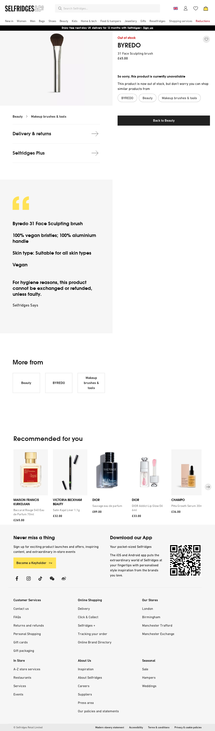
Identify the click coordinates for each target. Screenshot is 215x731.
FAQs (17, 617)
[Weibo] (63, 581)
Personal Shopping (27, 634)
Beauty (18, 116)
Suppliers (85, 694)
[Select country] (175, 8)
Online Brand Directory (94, 642)
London (147, 608)
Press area (86, 703)
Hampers (149, 677)
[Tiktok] (40, 581)
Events (18, 694)
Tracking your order (92, 634)
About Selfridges (90, 677)
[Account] (185, 8)
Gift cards (20, 642)
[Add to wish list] (206, 39)
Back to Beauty (164, 120)
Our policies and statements (98, 711)
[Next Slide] (208, 487)
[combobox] (110, 8)
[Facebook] (16, 581)
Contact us (21, 608)
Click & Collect (88, 617)
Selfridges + (86, 625)
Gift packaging (23, 650)
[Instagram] (28, 581)
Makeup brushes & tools (48, 116)
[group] (107, 487)
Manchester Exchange (158, 634)
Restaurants (22, 677)
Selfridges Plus (29, 153)
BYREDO (129, 45)
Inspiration (86, 669)
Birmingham (151, 617)
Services (19, 686)
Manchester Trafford (157, 625)
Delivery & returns (32, 134)
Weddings (149, 686)
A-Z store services (26, 669)
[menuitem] (9, 21)
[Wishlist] (195, 8)
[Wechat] (52, 581)
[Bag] (206, 8)
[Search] (60, 8)
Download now (132, 28)
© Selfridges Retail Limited (27, 727)
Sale (145, 669)
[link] (29, 512)
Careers (83, 686)
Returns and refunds (28, 625)
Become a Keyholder (31, 563)
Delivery (84, 608)
